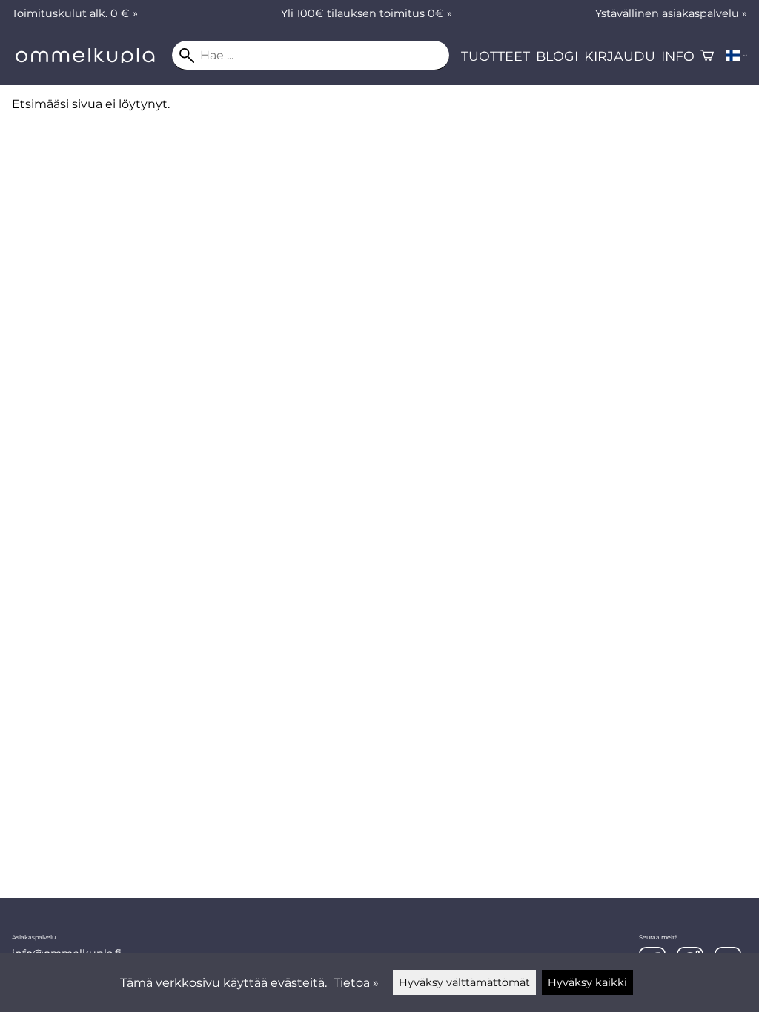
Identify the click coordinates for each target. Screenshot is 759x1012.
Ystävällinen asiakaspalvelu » (671, 13)
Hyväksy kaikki (587, 982)
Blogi (557, 56)
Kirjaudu (619, 56)
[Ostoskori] (707, 55)
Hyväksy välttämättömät (464, 982)
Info (678, 56)
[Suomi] (736, 55)
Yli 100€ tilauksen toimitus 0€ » (366, 13)
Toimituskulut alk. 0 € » (75, 13)
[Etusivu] (92, 59)
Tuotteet (495, 56)
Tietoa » (356, 983)
